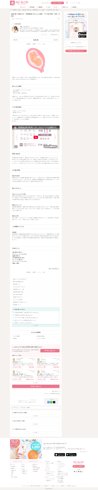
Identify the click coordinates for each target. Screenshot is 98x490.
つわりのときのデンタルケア (19, 286)
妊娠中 (19, 9)
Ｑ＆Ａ (49, 7)
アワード (47, 464)
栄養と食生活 (16, 154)
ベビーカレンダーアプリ (50, 478)
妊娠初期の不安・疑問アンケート (20, 302)
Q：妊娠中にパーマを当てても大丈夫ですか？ (23, 322)
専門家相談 (32, 7)
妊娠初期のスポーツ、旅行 (18, 289)
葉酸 (14, 255)
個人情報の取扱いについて (39, 485)
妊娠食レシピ (24, 471)
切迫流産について (17, 304)
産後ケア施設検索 (36, 467)
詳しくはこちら (83, 451)
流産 (15, 232)
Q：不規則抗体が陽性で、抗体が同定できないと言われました (26, 312)
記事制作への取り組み (18, 461)
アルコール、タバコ (17, 254)
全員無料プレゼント (49, 473)
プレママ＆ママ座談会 (17, 299)
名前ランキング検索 (49, 463)
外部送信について (47, 485)
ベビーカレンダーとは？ (25, 485)
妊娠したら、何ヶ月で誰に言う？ (20, 279)
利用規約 (69, 485)
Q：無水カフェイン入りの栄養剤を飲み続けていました (24, 320)
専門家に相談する (50, 350)
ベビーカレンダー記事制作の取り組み (52, 393)
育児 (12, 475)
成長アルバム (65, 7)
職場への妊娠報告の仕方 (18, 281)
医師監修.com (60, 471)
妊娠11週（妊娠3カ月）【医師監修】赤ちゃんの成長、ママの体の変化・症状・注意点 (40, 9)
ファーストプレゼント (50, 475)
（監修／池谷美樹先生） (54, 268)
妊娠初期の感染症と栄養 (18, 291)
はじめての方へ (46, 2)
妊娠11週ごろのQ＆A (20, 309)
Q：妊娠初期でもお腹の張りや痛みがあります (23, 315)
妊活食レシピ (24, 473)
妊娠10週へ (15, 39)
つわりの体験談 (16, 336)
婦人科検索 (35, 471)
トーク (39, 43)
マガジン (47, 466)
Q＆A (44, 43)
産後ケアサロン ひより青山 (62, 473)
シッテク (59, 468)
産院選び (15, 338)
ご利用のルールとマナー (76, 42)
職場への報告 (16, 263)
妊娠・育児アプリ (56, 391)
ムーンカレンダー (61, 463)
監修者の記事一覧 (54, 34)
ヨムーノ (59, 469)
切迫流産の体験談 (40, 336)
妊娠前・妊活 (13, 470)
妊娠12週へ (56, 39)
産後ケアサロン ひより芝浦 (62, 474)
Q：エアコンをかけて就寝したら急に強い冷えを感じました (25, 317)
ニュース (24, 7)
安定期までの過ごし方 (17, 297)
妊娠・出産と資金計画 (17, 294)
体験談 (34, 43)
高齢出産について (17, 284)
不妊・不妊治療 (14, 477)
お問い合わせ (73, 485)
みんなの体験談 (36, 332)
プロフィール (43, 34)
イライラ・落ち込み (41, 338)
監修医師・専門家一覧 (34, 461)
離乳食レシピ (24, 469)
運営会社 (32, 485)
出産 (12, 473)
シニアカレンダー (61, 466)
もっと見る (35, 325)
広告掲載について (64, 485)
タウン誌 (47, 468)
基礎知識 (40, 7)
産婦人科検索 (35, 469)
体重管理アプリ (49, 480)
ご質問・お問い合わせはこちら (76, 51)
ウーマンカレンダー (61, 464)
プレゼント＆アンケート (50, 471)
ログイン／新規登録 (57, 2)
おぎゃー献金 (60, 480)
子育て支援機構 (60, 478)
